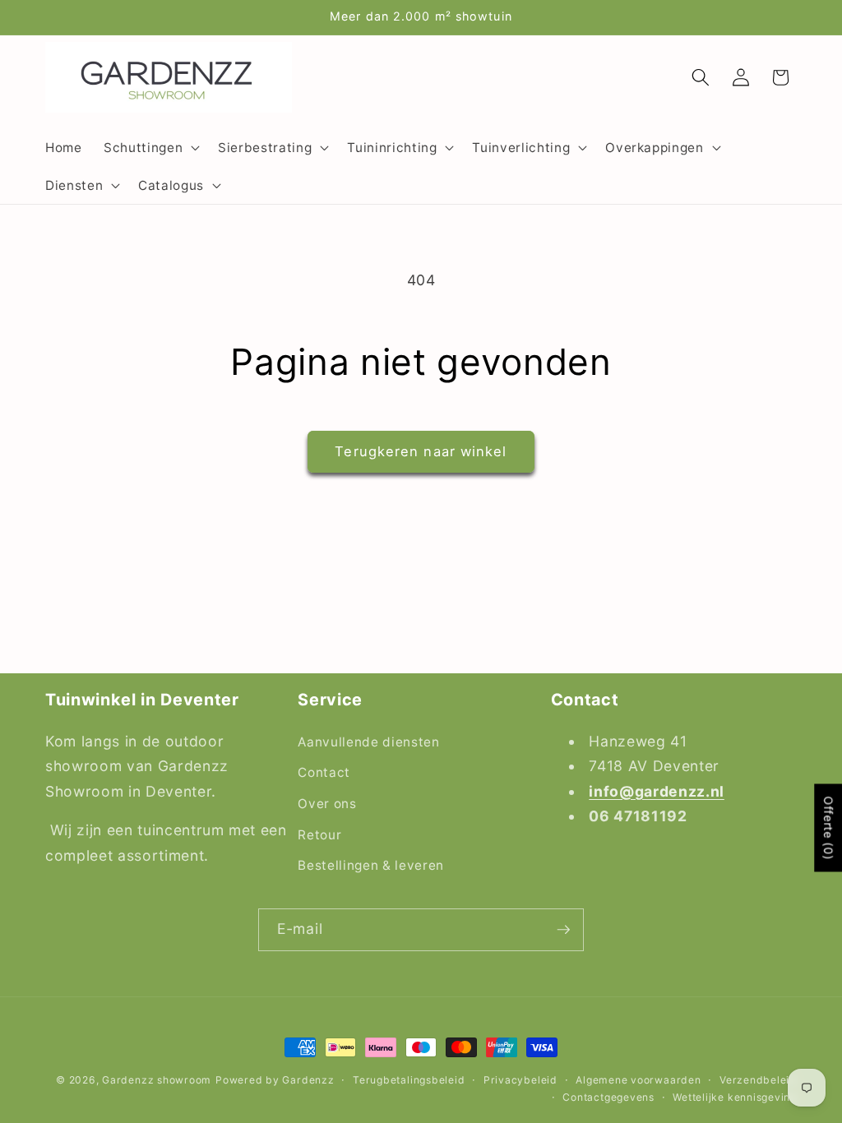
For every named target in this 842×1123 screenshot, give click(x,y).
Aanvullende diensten (368, 742)
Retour (319, 835)
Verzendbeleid (758, 1080)
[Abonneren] (563, 929)
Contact (324, 772)
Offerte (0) (828, 828)
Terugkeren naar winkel (421, 451)
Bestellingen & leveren (371, 865)
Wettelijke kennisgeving (735, 1097)
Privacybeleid (520, 1080)
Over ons (327, 803)
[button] (150, 147)
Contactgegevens (608, 1097)
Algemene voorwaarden (638, 1080)
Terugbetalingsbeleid (409, 1080)
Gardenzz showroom (156, 1080)
